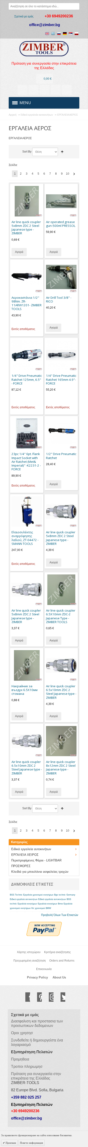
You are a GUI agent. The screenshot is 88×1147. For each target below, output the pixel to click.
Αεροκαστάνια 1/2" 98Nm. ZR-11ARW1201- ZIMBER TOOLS (26, 303)
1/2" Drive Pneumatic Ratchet (61, 456)
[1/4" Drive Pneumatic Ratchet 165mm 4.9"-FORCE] (61, 355)
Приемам (10, 1142)
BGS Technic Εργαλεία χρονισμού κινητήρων (32, 895)
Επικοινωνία (44, 969)
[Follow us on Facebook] (25, 997)
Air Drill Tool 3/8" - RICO (58, 299)
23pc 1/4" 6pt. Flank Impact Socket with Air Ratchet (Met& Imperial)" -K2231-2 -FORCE (26, 461)
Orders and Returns (61, 960)
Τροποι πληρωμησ (26, 1066)
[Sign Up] (67, 90)
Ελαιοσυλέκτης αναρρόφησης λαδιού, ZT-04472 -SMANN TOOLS (24, 538)
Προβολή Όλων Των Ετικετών (59, 915)
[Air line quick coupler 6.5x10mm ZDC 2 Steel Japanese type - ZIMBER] (61, 665)
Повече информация (31, 1142)
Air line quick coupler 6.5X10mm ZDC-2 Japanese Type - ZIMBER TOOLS (60, 616)
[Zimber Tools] (44, 49)
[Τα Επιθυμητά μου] (45, 90)
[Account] (22, 90)
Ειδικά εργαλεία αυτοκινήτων (24, 899)
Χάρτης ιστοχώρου (29, 952)
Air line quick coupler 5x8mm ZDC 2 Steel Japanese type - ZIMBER (26, 228)
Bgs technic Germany (64, 895)
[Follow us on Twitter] (60, 997)
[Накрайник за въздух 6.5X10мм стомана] (26, 665)
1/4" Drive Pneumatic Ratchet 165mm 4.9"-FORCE (61, 379)
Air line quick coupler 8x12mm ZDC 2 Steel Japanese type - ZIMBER (61, 767)
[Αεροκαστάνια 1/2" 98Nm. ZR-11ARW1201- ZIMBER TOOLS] (26, 277)
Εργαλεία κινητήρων (27, 904)
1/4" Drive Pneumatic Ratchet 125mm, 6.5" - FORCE (26, 379)
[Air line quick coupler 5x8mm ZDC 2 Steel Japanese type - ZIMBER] (26, 201)
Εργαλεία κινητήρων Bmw (50, 904)
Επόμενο (74, 173)
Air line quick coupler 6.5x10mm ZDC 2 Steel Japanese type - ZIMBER (61, 692)
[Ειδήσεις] (33, 90)
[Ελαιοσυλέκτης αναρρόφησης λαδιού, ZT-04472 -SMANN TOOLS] (26, 511)
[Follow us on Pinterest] (37, 997)
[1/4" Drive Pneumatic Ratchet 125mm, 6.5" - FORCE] (26, 355)
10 (67, 173)
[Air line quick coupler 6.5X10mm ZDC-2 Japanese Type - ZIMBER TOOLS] (61, 589)
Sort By (26, 151)
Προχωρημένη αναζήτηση (29, 960)
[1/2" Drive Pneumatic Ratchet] (61, 433)
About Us (59, 977)
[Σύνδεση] (56, 90)
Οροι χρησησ (22, 1033)
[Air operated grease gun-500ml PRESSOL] (61, 201)
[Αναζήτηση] (76, 6)
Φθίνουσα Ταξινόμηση (62, 151)
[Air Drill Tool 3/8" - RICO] (61, 277)
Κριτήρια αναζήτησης (57, 952)
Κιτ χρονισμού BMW (41, 908)
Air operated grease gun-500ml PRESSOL (60, 224)
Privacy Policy (37, 977)
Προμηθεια (20, 1059)
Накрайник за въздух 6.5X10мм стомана (24, 690)
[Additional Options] (44, 924)
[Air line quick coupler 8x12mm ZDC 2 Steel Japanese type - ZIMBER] (61, 741)
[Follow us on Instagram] (49, 997)
